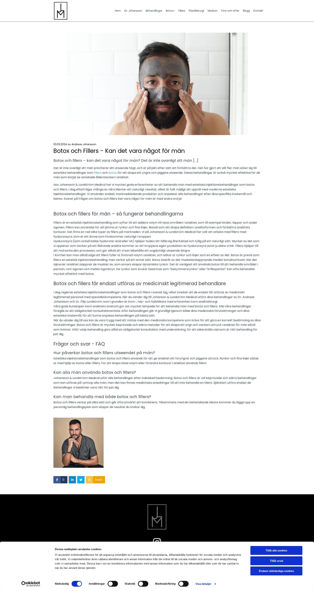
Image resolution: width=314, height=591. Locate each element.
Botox (169, 11)
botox (112, 173)
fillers (98, 173)
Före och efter (230, 11)
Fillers (181, 11)
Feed (98, 480)
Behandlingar (154, 11)
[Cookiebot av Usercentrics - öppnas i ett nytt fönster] (31, 584)
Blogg (246, 11)
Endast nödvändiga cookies (276, 570)
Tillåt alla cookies (276, 550)
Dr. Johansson (133, 11)
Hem (118, 11)
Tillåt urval (276, 560)
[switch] (113, 584)
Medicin (213, 11)
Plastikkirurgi (196, 11)
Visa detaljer (203, 583)
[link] (168, 11)
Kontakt (258, 11)
